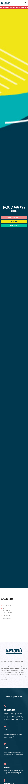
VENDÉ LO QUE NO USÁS (14, 217)
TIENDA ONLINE (14, 221)
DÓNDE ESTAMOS (14, 225)
